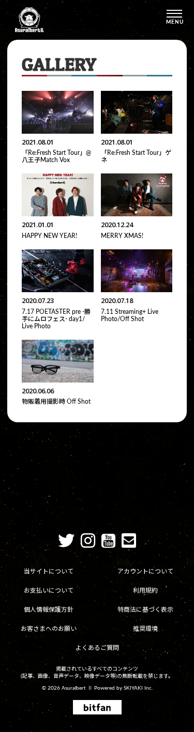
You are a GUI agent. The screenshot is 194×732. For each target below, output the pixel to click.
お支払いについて (48, 590)
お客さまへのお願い (49, 629)
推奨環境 (145, 629)
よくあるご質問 (97, 648)
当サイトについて (48, 571)
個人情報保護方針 (48, 610)
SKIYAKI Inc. (138, 688)
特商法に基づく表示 (145, 610)
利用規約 (145, 590)
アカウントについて (145, 571)
